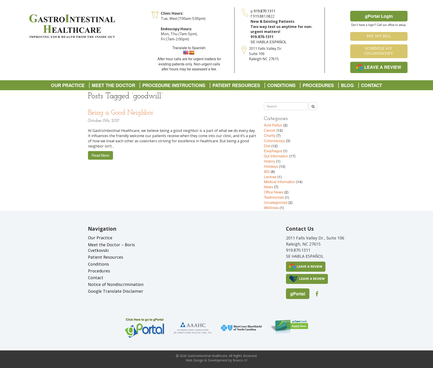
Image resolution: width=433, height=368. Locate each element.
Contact (371, 85)
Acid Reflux (273, 125)
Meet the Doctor (113, 85)
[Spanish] (191, 53)
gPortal (297, 293)
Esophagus (273, 150)
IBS (267, 171)
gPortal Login (379, 16)
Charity (269, 135)
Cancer (270, 130)
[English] (186, 53)
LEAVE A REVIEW (382, 67)
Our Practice (68, 85)
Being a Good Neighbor (120, 112)
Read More (100, 155)
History (269, 161)
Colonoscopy (274, 140)
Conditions (281, 85)
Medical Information (279, 181)
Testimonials (274, 197)
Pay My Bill (379, 36)
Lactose (270, 176)
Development (218, 360)
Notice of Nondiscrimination (115, 284)
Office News (273, 192)
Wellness (271, 207)
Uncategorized (275, 202)
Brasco (240, 360)
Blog (347, 85)
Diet (267, 145)
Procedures (318, 85)
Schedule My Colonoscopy (378, 51)
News (268, 186)
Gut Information (276, 156)
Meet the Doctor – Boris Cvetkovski (111, 247)
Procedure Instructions (173, 85)
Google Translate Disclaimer (115, 291)
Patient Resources (236, 85)
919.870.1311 (264, 11)
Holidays (271, 166)
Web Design (194, 360)
